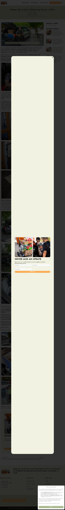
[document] (32, 255)
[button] (52, 57)
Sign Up (32, 271)
